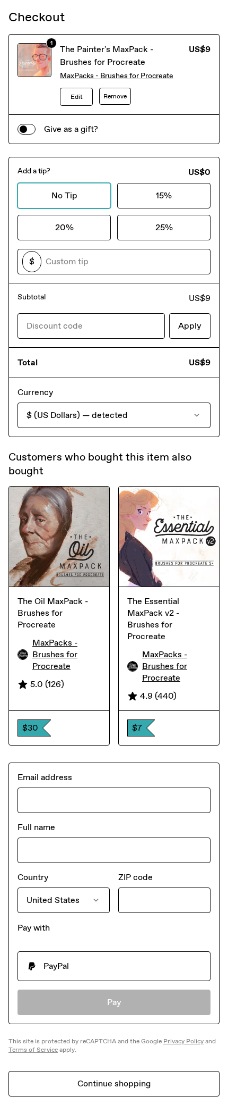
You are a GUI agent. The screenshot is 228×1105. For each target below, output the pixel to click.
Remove (115, 96)
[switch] (26, 129)
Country (32, 877)
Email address (44, 777)
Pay (114, 1002)
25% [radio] (164, 227)
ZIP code (135, 877)
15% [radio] (164, 195)
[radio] (114, 966)
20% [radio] (64, 227)
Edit (77, 97)
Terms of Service (33, 1049)
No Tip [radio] (64, 195)
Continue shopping (114, 1083)
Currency (35, 392)
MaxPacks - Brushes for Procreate (116, 75)
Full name (36, 827)
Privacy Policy (183, 1041)
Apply (189, 326)
